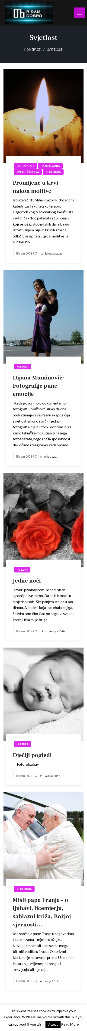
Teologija (53, 171)
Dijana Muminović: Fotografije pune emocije (38, 386)
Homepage (32, 49)
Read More (70, 1024)
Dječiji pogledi (32, 755)
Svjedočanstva (28, 171)
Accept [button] (53, 1024)
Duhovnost (25, 165)
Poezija (22, 569)
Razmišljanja (50, 165)
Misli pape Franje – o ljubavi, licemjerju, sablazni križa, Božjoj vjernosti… (42, 912)
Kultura (23, 366)
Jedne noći (27, 580)
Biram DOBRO (27, 253)
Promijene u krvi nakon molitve (35, 187)
